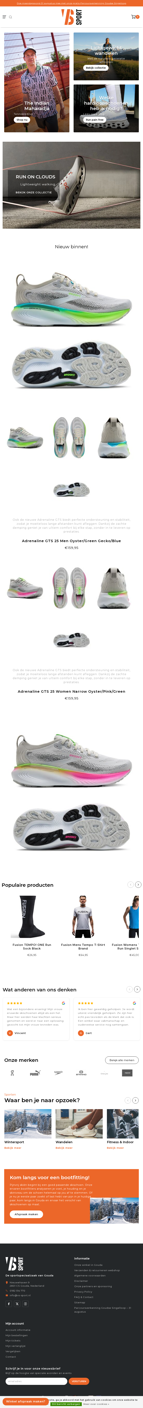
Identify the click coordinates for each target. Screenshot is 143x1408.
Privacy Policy (83, 1291)
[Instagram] (25, 1304)
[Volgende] (138, 885)
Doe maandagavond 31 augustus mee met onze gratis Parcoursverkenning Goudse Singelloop (71, 3)
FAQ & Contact (83, 1297)
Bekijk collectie (96, 67)
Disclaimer (81, 1281)
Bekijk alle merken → (122, 1060)
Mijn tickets (13, 1340)
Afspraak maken (26, 1214)
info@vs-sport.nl (20, 1295)
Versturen (79, 1381)
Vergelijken (13, 1351)
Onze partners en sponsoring (93, 1286)
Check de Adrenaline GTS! (72, 556)
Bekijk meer (12, 1147)
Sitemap (79, 1302)
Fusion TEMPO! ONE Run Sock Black (32, 946)
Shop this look (71, 706)
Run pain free (94, 119)
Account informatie (18, 1330)
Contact (11, 1356)
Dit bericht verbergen (66, 1404)
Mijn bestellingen (17, 1335)
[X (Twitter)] (17, 1304)
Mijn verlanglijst (16, 1346)
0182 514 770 (17, 1290)
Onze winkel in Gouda (88, 1265)
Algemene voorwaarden (90, 1275)
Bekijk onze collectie (34, 192)
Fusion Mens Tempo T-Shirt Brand (83, 946)
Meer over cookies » (96, 1404)
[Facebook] (9, 1304)
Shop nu (22, 119)
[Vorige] (130, 885)
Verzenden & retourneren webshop (97, 1270)
